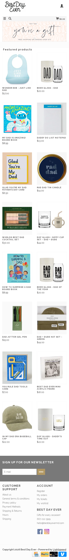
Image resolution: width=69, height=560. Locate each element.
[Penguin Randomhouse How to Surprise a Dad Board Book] (17, 268)
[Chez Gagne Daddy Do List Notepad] (52, 119)
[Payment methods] (36, 554)
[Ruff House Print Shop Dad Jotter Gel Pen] (17, 318)
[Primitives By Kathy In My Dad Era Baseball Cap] (17, 417)
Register (41, 491)
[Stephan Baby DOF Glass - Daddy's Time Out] (52, 417)
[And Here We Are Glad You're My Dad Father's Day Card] (17, 168)
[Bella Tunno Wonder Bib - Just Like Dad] (17, 69)
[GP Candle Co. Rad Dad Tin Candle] (52, 168)
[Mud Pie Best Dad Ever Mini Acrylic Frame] (52, 368)
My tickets (42, 499)
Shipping (6, 519)
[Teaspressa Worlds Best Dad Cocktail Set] (17, 218)
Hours (5, 515)
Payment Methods (11, 506)
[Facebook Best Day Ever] (40, 531)
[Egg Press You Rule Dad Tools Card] (17, 368)
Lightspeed (59, 549)
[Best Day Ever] (18, 7)
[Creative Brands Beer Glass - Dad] (52, 69)
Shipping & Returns (12, 511)
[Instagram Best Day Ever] (46, 531)
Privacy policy (9, 502)
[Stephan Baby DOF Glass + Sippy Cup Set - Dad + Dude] (52, 218)
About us (6, 494)
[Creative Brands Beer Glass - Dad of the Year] (52, 268)
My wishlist (42, 503)
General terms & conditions (15, 498)
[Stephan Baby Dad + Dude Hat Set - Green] (52, 318)
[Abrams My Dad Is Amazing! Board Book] (17, 119)
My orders (42, 495)
